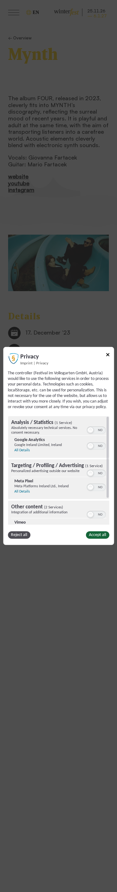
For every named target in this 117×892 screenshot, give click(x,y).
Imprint (26, 363)
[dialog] (58, 446)
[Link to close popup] (107, 356)
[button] (90, 430)
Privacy (42, 363)
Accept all (97, 535)
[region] (58, 470)
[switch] (96, 429)
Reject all (19, 535)
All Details (22, 450)
